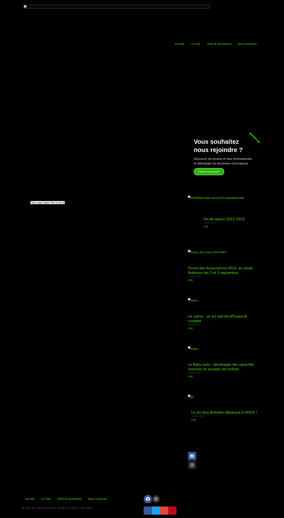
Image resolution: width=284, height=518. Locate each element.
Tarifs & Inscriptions (219, 43)
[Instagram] (192, 465)
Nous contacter (247, 43)
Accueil (179, 43)
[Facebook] (192, 456)
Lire (206, 226)
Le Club (195, 43)
